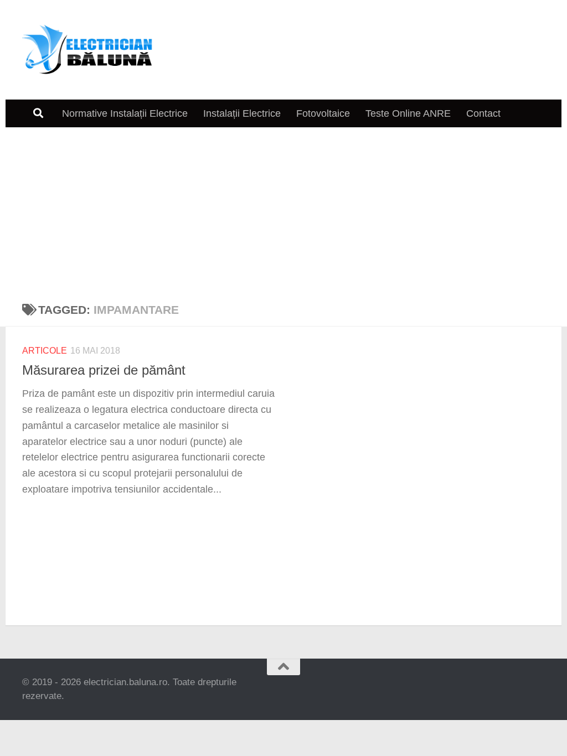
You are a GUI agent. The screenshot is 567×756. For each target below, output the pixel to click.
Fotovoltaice (323, 113)
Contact (483, 113)
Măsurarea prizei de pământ (103, 370)
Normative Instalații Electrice (125, 113)
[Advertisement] (283, 210)
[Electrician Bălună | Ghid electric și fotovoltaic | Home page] (87, 49)
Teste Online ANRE (408, 113)
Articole (44, 350)
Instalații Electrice (242, 113)
